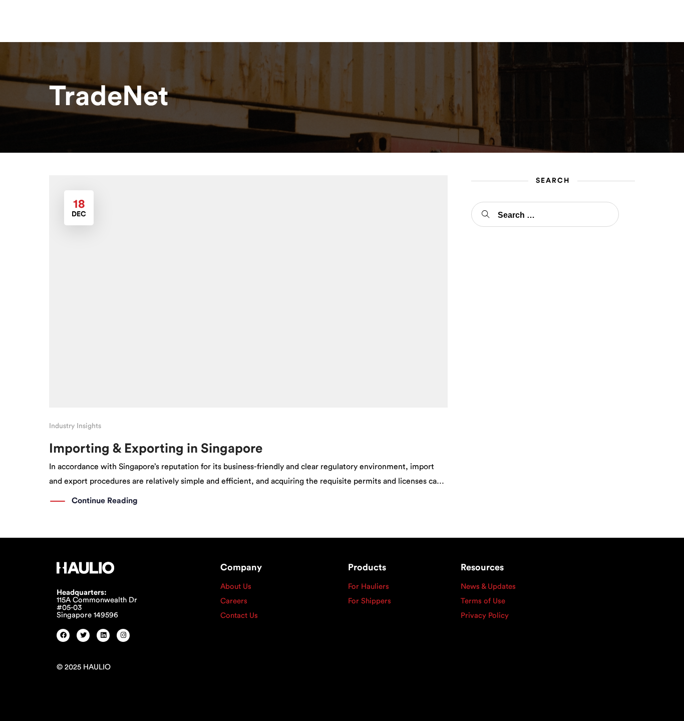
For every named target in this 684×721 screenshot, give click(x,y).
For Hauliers (368, 586)
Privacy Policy (485, 615)
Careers (233, 601)
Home (142, 19)
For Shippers (369, 601)
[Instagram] (123, 635)
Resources (293, 19)
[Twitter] (83, 635)
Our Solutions (231, 19)
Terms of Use (483, 601)
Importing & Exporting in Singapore (155, 448)
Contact (346, 19)
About (175, 19)
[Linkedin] (103, 635)
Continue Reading (105, 501)
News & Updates (488, 586)
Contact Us (239, 615)
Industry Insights (75, 426)
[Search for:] (545, 214)
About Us (235, 586)
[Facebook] (63, 635)
